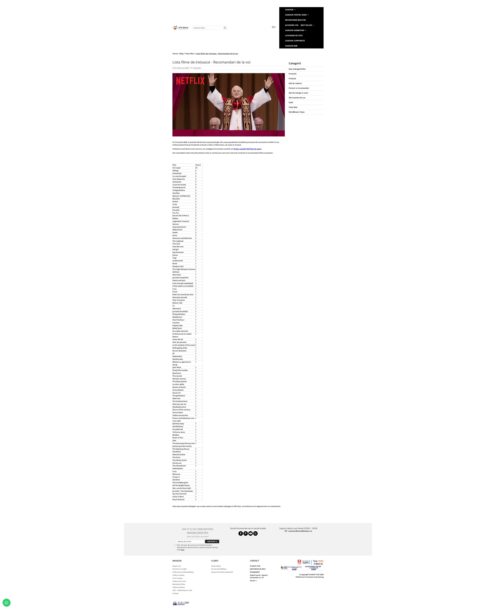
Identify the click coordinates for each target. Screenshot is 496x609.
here (182, 550)
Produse (292, 78)
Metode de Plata (178, 584)
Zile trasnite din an (297, 97)
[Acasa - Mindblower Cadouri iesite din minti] (180, 28)
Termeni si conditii (179, 569)
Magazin (177, 560)
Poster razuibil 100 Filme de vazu (247, 149)
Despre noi (176, 566)
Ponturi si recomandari (299, 88)
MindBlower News (297, 112)
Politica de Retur (178, 587)
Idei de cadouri (295, 83)
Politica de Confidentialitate (183, 572)
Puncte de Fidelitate (218, 569)
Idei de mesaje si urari (298, 93)
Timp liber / (190, 53)
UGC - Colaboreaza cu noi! (182, 590)
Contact (175, 593)
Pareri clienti (216, 566)
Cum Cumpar (177, 578)
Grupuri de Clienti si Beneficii (222, 572)
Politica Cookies (178, 575)
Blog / (182, 53)
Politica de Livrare (179, 581)
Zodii (291, 102)
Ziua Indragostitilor (297, 69)
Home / (175, 53)
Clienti (214, 560)
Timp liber (197, 68)
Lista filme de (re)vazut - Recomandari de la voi (217, 53)
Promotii (292, 73)
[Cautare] (225, 28)
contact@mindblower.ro (300, 531)
